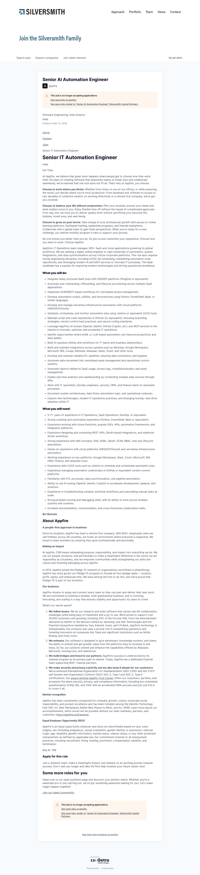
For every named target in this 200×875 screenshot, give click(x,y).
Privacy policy (93, 868)
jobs (23, 57)
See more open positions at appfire (100, 834)
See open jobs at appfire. (64, 100)
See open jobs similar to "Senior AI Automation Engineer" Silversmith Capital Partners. (94, 104)
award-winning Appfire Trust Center (92, 678)
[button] (58, 792)
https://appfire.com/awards (72, 714)
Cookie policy (108, 868)
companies (46, 57)
